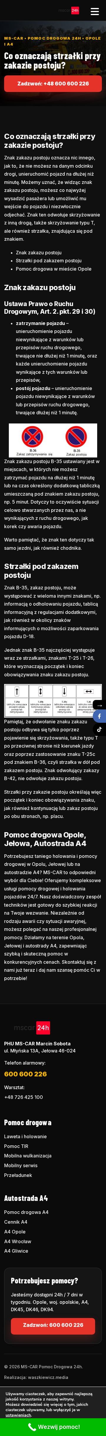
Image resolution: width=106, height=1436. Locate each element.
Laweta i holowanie (25, 1136)
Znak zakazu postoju (39, 252)
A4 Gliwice (16, 1251)
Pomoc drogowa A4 (26, 1212)
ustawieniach (18, 1415)
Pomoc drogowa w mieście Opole (54, 269)
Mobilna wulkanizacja (28, 1156)
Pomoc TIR (16, 1146)
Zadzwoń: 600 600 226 (53, 1325)
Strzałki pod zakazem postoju (49, 260)
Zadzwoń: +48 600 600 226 (53, 84)
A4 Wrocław (17, 1241)
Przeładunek (18, 1175)
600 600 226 (25, 1074)
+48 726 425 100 (23, 1097)
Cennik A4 (15, 1222)
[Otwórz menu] (95, 10)
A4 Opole (15, 1232)
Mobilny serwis (20, 1165)
